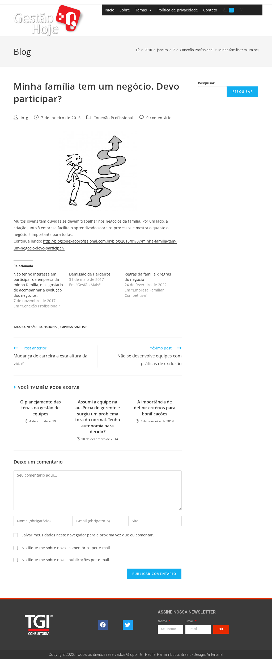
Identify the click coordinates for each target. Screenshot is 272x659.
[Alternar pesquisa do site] (241, 9)
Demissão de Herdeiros (89, 274)
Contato (210, 9)
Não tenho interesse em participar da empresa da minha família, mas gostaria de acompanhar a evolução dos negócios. (38, 285)
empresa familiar (73, 327)
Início (109, 9)
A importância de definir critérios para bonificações (154, 408)
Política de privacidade (178, 9)
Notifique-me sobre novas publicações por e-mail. (66, 559)
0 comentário (159, 117)
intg (24, 117)
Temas (141, 9)
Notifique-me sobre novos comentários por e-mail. (66, 547)
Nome (163, 621)
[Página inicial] (137, 49)
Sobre (125, 9)
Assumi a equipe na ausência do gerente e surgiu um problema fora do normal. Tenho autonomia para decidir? (97, 417)
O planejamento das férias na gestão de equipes (40, 408)
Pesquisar (206, 83)
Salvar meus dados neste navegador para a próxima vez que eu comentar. (88, 534)
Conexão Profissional (114, 117)
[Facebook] (103, 625)
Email (189, 621)
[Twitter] (128, 625)
